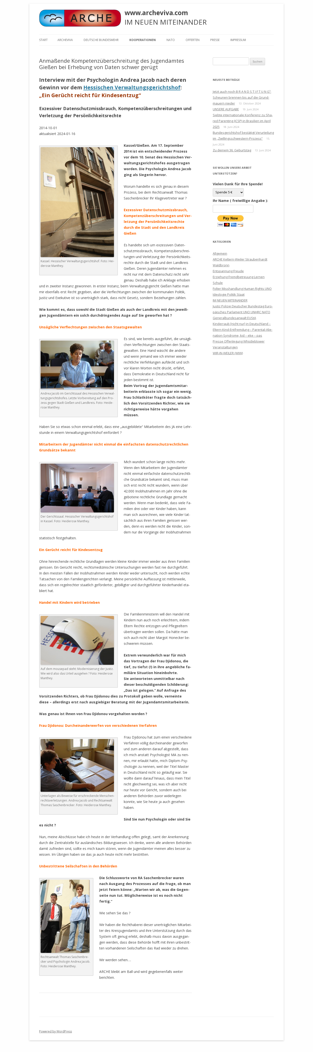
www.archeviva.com (156, 13)
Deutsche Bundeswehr (101, 40)
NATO (171, 40)
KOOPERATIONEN (142, 40)
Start (43, 40)
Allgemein (220, 253)
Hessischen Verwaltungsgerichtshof (131, 87)
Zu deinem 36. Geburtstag (232, 150)
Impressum (238, 40)
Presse (215, 40)
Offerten (193, 40)
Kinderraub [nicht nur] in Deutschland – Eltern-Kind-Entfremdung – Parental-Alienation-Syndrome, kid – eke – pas (242, 330)
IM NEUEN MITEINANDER (230, 300)
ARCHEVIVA (65, 40)
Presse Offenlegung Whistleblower (239, 341)
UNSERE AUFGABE (226, 109)
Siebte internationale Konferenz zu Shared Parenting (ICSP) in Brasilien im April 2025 (243, 121)
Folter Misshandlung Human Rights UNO (242, 288)
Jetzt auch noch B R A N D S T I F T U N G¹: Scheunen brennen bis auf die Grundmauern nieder (242, 97)
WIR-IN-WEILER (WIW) (228, 353)
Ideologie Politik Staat (229, 294)
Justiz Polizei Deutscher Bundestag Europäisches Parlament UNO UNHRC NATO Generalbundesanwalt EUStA (243, 312)
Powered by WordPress (55, 1031)
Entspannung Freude (228, 271)
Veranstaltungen (225, 347)
